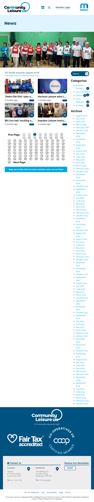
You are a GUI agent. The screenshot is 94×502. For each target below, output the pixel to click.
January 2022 (82, 298)
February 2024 (82, 213)
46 (47, 147)
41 (20, 147)
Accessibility (52, 492)
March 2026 (81, 124)
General (79, 95)
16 (62, 137)
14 (51, 137)
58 (52, 150)
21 (31, 140)
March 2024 (81, 210)
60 (63, 150)
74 (20, 156)
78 (42, 156)
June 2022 (80, 289)
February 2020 (82, 374)
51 (15, 150)
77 (36, 156)
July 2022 (80, 286)
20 (25, 140)
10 (29, 137)
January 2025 (82, 171)
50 (9, 150)
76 (31, 156)
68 (47, 153)
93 (63, 159)
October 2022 (82, 274)
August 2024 (81, 195)
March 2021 (81, 330)
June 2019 (80, 392)
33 (36, 143)
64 (25, 153)
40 (15, 147)
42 (25, 147)
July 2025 (80, 154)
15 (56, 137)
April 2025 (80, 163)
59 (58, 150)
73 (15, 156)
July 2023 (80, 242)
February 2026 (82, 127)
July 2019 (80, 389)
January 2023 (82, 260)
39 (9, 147)
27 (63, 140)
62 (15, 153)
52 (20, 150)
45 (42, 147)
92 (58, 159)
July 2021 (80, 321)
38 (63, 143)
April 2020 (80, 368)
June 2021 (80, 324)
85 (20, 159)
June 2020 (80, 365)
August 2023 (81, 239)
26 (58, 140)
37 (58, 143)
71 (63, 153)
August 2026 (81, 116)
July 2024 (80, 198)
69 (52, 153)
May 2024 (80, 204)
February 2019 (82, 401)
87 (31, 159)
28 (9, 143)
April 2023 (80, 251)
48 (58, 147)
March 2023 (81, 254)
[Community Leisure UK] (17, 7)
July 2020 (80, 362)
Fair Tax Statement (31, 492)
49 (63, 147)
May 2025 (80, 160)
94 (9, 162)
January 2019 (82, 403)
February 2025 (82, 168)
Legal (61, 492)
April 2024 (80, 207)
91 (52, 159)
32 (31, 143)
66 (36, 153)
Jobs (43, 492)
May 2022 (80, 292)
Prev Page (14, 134)
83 (9, 159)
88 (36, 159)
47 (52, 147)
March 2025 (81, 166)
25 (52, 140)
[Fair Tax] (25, 440)
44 (36, 147)
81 (58, 156)
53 (25, 150)
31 (25, 143)
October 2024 (82, 186)
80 (52, 156)
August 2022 (81, 283)
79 (47, 156)
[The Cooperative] (62, 440)
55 (36, 150)
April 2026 (80, 121)
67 (42, 153)
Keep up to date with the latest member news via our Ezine (36, 169)
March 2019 (81, 398)
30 (20, 143)
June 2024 (80, 201)
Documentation (83, 92)
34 (42, 143)
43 (31, 147)
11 (35, 137)
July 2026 (80, 119)
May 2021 (80, 327)
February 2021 (82, 333)
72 (9, 156)
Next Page (19, 162)
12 (40, 137)
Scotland (80, 105)
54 (31, 150)
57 (47, 150)
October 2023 (82, 230)
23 (42, 140)
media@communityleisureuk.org (21, 75)
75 (25, 156)
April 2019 (80, 395)
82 (63, 156)
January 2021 (82, 336)
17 (9, 140)
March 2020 (81, 371)
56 (42, 150)
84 (15, 159)
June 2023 (80, 245)
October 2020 (82, 351)
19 (20, 140)
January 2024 (82, 215)
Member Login (63, 7)
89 (42, 159)
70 (58, 153)
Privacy (68, 492)
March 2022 (81, 295)
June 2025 (80, 157)
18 (15, 140)
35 (47, 143)
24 (47, 140)
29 (15, 143)
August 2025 (81, 151)
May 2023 (80, 248)
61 (9, 153)
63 (20, 153)
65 (31, 153)
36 (52, 143)
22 (36, 140)
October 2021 (82, 312)
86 (25, 159)
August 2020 (81, 359)
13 (46, 137)
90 (47, 159)
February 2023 (82, 257)
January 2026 (82, 130)
